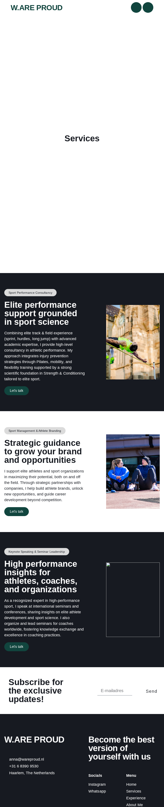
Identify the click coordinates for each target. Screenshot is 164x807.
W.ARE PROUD (36, 7)
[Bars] (148, 7)
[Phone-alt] (136, 7)
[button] (30, 292)
